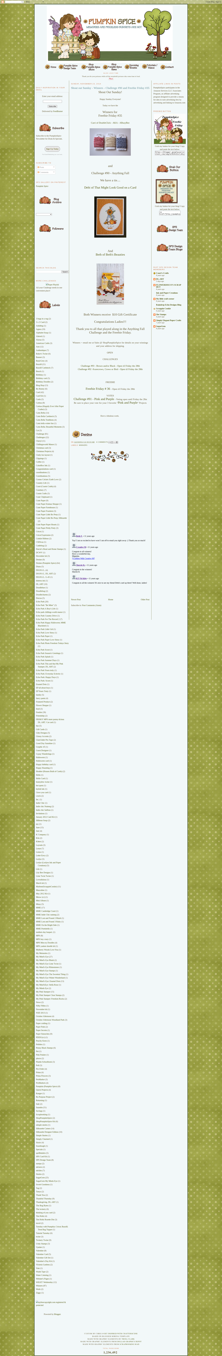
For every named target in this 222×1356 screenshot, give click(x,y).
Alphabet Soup (42, 333)
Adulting (39, 326)
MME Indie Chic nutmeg (46, 915)
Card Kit (39, 396)
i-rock (38, 796)
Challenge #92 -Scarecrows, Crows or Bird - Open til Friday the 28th (110, 369)
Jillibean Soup (41, 820)
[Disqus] (110, 497)
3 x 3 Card (40, 322)
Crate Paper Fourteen (44, 511)
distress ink (40, 581)
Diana (38, 566)
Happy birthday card (44, 764)
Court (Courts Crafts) (44, 486)
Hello (38, 775)
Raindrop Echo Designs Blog (168, 305)
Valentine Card (42, 1254)
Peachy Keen (41, 1041)
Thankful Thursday (44, 1199)
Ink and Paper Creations (167, 293)
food (38, 709)
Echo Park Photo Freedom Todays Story (52, 643)
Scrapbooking (41, 1114)
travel (38, 1223)
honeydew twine (42, 782)
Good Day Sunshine (44, 743)
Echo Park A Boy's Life (45, 609)
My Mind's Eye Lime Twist (47, 964)
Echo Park (40, 601)
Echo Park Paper (43, 636)
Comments (43, 172)
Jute (37, 831)
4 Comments (102, 442)
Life (37, 869)
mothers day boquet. (44, 932)
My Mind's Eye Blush (45, 960)
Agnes (38, 329)
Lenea (38, 852)
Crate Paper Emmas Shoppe (47, 504)
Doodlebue (40, 587)
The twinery (41, 1209)
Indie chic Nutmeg (43, 806)
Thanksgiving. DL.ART (46, 1202)
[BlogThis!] (112, 442)
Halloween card (42, 761)
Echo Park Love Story (45, 633)
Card (38, 392)
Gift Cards (40, 729)
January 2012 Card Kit (45, 817)
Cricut (38, 531)
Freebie (39, 712)
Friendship (40, 716)
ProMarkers (40, 1083)
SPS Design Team (43, 1160)
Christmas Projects (43, 451)
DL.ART (39, 584)
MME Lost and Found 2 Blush (48, 918)
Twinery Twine (42, 1240)
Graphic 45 (40, 747)
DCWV (39, 552)
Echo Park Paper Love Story (47, 640)
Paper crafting (41, 1023)
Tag (37, 1188)
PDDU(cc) (40, 1037)
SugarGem (40, 1177)
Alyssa (38, 340)
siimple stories (41, 1125)
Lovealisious (41, 880)
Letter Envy (41, 855)
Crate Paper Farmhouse (45, 507)
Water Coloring (42, 1275)
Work (38, 1289)
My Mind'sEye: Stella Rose (47, 985)
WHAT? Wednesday (44, 1282)
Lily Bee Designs (43, 872)
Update (39, 1247)
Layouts (39, 845)
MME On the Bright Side (46, 925)
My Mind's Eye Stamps (45, 971)
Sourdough (40, 1146)
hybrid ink (40, 789)
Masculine (40, 890)
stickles (39, 1170)
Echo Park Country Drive (46, 616)
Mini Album (41, 900)
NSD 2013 (40, 1013)
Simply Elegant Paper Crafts (168, 320)
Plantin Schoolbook (44, 1062)
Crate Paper (40, 500)
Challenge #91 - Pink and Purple (94, 399)
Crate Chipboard (42, 497)
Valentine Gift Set (43, 1258)
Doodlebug (40, 591)
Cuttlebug (40, 546)
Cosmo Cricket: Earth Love (47, 479)
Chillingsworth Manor (45, 444)
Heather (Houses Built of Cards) (49, 771)
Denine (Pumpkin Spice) (46, 563)
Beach (38, 371)
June (38, 827)
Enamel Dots (41, 684)
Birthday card (41, 378)
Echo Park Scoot (43, 650)
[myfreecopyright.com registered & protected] (52, 1305)
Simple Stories (42, 1135)
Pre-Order (40, 1069)
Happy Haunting (43, 768)
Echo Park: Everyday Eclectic (48, 674)
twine (38, 1237)
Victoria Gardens (43, 1265)
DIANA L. (40, 570)
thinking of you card (44, 1213)
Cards (38, 399)
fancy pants (40, 698)
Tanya (38, 1191)
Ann (38, 347)
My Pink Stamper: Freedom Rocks (50, 999)
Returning (40, 1100)
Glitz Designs (41, 733)
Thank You (40, 1195)
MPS (38, 936)
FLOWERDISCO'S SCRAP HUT (168, 286)
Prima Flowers (42, 1076)
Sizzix (38, 1142)
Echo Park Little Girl (44, 629)
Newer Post (76, 599)
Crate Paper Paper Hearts (46, 524)
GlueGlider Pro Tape (44, 740)
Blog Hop (40, 385)
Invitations (40, 813)
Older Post (145, 599)
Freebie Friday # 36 (98, 388)
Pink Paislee (41, 1055)
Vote (38, 1268)
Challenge (40, 434)
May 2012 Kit (41, 894)
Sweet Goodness (43, 1184)
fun (37, 726)
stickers (39, 1167)
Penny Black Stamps (44, 1048)
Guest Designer (42, 750)
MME (38, 908)
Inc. (37, 799)
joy (37, 824)
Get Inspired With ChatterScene (121, 1333)
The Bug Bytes (42, 1205)
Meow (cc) (40, 897)
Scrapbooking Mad (129, 1344)
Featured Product (43, 702)
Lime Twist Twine (43, 876)
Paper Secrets (41, 1030)
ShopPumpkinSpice (44, 1118)
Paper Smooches (42, 1034)
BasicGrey (40, 361)
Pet (37, 1051)
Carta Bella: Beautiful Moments (49, 427)
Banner (39, 357)
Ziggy (38, 1293)
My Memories (41, 953)
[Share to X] (114, 442)
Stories (38, 1174)
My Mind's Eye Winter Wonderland (50, 978)
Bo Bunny (40, 389)
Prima (38, 1072)
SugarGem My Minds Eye (46, 1181)
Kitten (38, 841)
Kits (37, 838)
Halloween (40, 757)
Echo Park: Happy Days (46, 677)
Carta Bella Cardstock (45, 416)
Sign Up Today (52, 149)
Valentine (40, 1251)
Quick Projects (42, 1090)
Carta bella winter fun (45, 423)
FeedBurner (58, 111)
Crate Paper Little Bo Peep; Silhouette (51, 518)
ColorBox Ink (41, 465)
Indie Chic (40, 803)
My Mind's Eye (42, 957)
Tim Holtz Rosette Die (45, 1219)
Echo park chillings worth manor (49, 612)
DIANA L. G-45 (43, 577)
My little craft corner (165, 299)
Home (110, 599)
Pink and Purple (128, 402)
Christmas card (42, 448)
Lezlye (38, 859)
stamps (38, 1163)
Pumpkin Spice (42, 186)
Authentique (41, 350)
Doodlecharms (42, 595)
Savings (39, 1111)
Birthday (39, 375)
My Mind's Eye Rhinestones (47, 967)
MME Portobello (43, 929)
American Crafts (42, 343)
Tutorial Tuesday (43, 1233)
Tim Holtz (40, 1216)
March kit (40, 883)
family (38, 695)
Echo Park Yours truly (45, 670)
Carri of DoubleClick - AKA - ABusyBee (110, 122)
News (38, 1002)
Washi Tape (40, 1272)
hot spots (39, 785)
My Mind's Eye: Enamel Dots (48, 981)
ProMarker (40, 1079)
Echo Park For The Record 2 (47, 619)
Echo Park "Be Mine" (45, 605)
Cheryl (38, 441)
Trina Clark (128, 1339)
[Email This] (109, 442)
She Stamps (161, 314)
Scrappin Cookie (163, 308)
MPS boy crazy (42, 939)
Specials (39, 1149)
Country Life (41, 483)
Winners (39, 1286)
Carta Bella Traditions (45, 420)
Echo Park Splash (43, 657)
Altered (39, 336)
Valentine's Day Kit (44, 1261)
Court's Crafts (162, 273)
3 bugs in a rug (42, 319)
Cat (37, 430)
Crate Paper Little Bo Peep (47, 514)
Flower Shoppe (42, 705)
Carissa (39, 403)
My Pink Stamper (43, 992)
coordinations (41, 472)
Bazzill (39, 364)
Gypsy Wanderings (44, 754)
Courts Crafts (41, 493)
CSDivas (39, 542)
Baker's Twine (42, 354)
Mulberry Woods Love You (47, 950)
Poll (37, 1065)
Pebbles (39, 1044)
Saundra (39, 1107)
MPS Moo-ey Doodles (45, 943)
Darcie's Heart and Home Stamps (49, 549)
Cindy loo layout (43, 455)
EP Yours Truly (42, 691)
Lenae (38, 848)
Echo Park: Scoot (43, 681)
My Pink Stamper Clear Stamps (49, 995)
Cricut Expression (43, 535)
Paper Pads (40, 1027)
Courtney (40, 490)
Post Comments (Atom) (91, 605)
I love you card (42, 792)
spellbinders (41, 1153)
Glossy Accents (42, 736)
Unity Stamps (41, 1244)
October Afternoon (43, 1016)
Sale (37, 1104)
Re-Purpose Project (44, 1097)
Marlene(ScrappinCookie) (46, 886)
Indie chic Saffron (43, 810)
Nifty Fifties (41, 1006)
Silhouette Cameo (43, 1128)
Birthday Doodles (43, 382)
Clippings (40, 458)
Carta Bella (40, 413)
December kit (41, 556)
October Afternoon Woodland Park (50, 1020)
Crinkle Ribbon (42, 538)
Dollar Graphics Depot (129, 1341)
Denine (39, 560)
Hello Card (40, 778)
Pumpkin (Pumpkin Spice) (46, 1086)
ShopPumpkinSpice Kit (45, 1121)
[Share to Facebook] (117, 442)
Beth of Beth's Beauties (110, 254)
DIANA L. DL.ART (44, 574)
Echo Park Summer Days (46, 660)
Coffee (38, 462)
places (38, 1058)
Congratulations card (44, 469)
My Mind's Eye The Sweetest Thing (50, 974)
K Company (41, 834)
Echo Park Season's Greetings (48, 653)
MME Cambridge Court (45, 911)
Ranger (39, 1093)
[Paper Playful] (52, 285)
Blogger (57, 1314)
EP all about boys (43, 688)
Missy (38, 904)
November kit (41, 1009)
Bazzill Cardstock (43, 368)
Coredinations (41, 476)
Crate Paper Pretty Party (45, 528)
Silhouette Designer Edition (47, 1132)
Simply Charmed (43, 1139)
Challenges (40, 437)
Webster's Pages (42, 1279)
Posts (41, 167)
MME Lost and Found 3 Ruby (48, 922)
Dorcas (39, 598)
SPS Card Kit (41, 1156)
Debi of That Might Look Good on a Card (110, 187)
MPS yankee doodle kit (45, 946)
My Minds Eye (42, 988)
